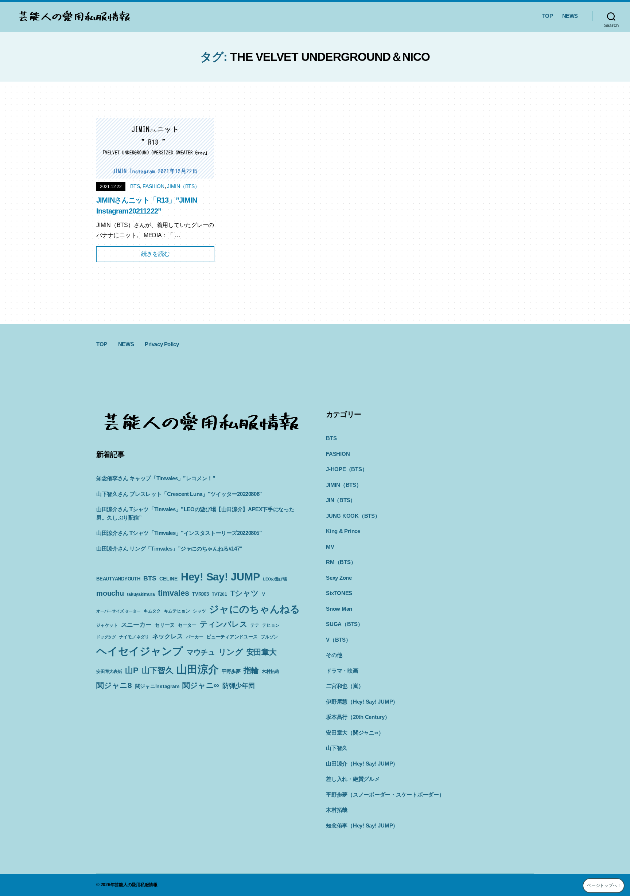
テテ (254, 625)
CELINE (168, 579)
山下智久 (158, 670)
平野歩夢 (231, 671)
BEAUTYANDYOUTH (118, 579)
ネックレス (167, 636)
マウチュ (200, 652)
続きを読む (155, 254)
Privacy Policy (162, 344)
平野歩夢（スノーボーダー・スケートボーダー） (385, 794)
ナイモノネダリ (134, 637)
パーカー (194, 636)
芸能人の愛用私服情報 (136, 884)
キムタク (152, 611)
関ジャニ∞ (200, 685)
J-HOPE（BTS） (346, 469)
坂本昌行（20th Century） (358, 717)
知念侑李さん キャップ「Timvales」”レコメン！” (155, 478)
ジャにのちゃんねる (254, 609)
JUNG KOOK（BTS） (353, 516)
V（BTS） (338, 640)
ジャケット (107, 625)
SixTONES (339, 593)
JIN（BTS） (340, 500)
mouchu (110, 593)
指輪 (251, 670)
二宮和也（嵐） (344, 686)
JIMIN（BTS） (183, 186)
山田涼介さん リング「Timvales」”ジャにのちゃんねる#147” (169, 548)
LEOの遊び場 (275, 579)
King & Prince (343, 531)
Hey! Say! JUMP (220, 577)
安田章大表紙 (109, 671)
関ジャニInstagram (157, 686)
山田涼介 (197, 669)
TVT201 (219, 594)
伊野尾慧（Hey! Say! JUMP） (362, 702)
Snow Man (339, 609)
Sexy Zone (339, 578)
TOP (547, 16)
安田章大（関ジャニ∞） (355, 732)
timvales (173, 593)
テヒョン (270, 625)
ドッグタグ (106, 637)
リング (230, 652)
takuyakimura (141, 594)
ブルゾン (269, 637)
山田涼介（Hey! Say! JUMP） (362, 763)
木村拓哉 (270, 671)
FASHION (153, 186)
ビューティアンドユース (231, 636)
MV (330, 547)
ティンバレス (224, 624)
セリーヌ (165, 625)
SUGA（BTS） (344, 624)
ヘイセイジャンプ (139, 651)
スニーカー (136, 624)
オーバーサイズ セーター (118, 611)
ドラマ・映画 (342, 671)
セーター (187, 625)
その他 (334, 655)
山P (132, 670)
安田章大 (261, 652)
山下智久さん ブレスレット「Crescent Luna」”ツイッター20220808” (179, 494)
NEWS (570, 16)
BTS (135, 186)
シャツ (199, 611)
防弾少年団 (238, 685)
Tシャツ (244, 593)
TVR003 (200, 594)
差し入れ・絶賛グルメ (353, 779)
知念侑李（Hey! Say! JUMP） (362, 825)
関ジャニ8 (114, 685)
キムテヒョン (177, 611)
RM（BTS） (341, 562)
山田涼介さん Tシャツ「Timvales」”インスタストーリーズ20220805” (179, 533)
